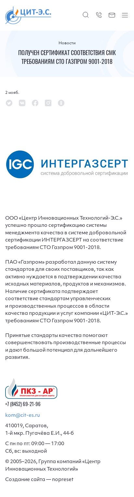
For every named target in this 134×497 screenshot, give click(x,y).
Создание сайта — (39, 479)
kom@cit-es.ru (22, 415)
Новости (67, 43)
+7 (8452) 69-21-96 (23, 404)
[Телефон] (99, 15)
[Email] (112, 15)
